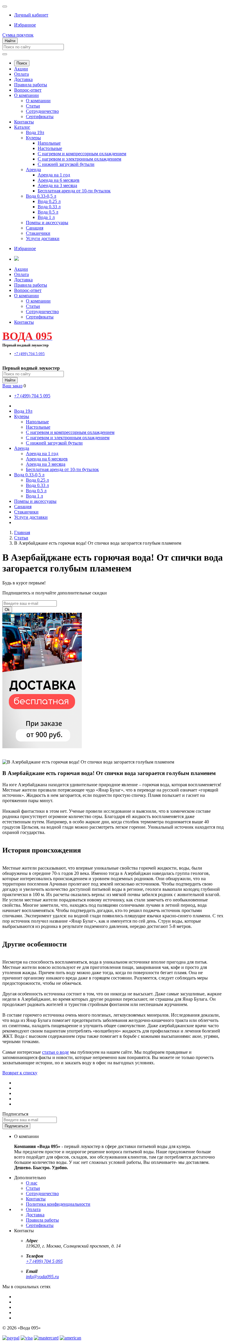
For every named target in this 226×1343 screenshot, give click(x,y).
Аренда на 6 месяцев (58, 180)
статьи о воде (55, 1052)
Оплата (21, 74)
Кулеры (33, 137)
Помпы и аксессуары (47, 222)
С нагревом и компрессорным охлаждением (82, 153)
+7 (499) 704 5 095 (44, 1261)
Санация (34, 227)
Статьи (33, 105)
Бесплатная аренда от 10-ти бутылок (74, 190)
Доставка (23, 79)
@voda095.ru (46, 1276)
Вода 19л (35, 132)
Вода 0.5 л (48, 211)
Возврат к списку (19, 1072)
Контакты (24, 121)
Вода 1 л (46, 217)
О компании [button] (26, 295)
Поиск (21, 63)
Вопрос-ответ (27, 89)
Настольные (50, 148)
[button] (31, 14)
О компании (26, 95)
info (29, 1276)
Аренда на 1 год (54, 174)
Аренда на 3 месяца (57, 185)
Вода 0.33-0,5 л (41, 196)
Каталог (22, 127)
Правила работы (30, 84)
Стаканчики (38, 233)
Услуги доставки (42, 238)
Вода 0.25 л (49, 201)
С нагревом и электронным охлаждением (79, 158)
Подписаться (15, 1113)
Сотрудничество (42, 111)
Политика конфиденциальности (58, 1204)
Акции (21, 68)
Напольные (49, 143)
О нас (31, 1182)
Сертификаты (40, 116)
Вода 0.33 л (49, 206)
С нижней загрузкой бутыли (66, 164)
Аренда (33, 169)
